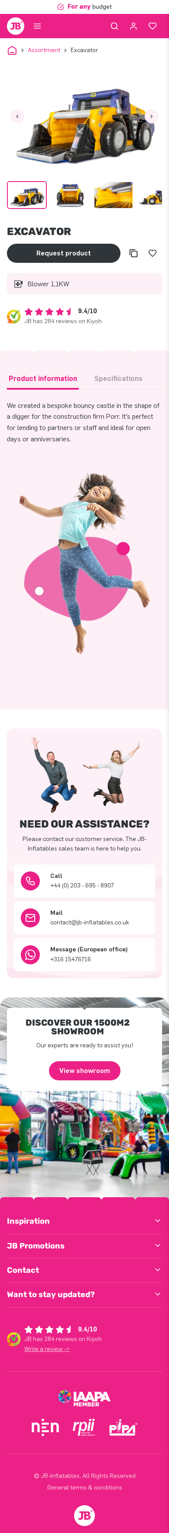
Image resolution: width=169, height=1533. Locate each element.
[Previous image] (17, 116)
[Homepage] (15, 26)
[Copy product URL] (133, 253)
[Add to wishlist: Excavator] (152, 253)
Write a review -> (47, 1349)
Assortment (44, 50)
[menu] (37, 26)
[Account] (133, 26)
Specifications (118, 378)
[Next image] (152, 116)
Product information (43, 378)
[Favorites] (152, 26)
